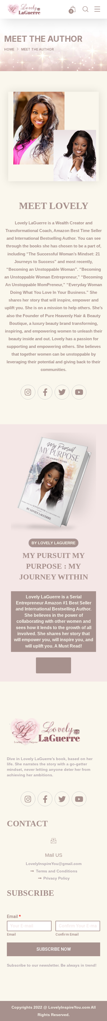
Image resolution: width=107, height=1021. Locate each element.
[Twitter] (62, 392)
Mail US (53, 855)
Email (14, 916)
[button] (53, 665)
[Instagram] (28, 392)
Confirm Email (67, 934)
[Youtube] (79, 392)
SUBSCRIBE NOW (53, 949)
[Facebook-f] (45, 392)
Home (9, 49)
